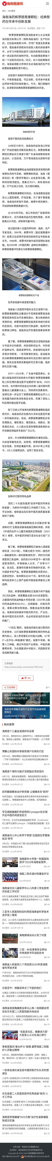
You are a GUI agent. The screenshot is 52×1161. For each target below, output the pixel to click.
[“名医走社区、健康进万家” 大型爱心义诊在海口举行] (10, 1035)
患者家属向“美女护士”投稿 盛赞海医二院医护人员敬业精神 (25, 1048)
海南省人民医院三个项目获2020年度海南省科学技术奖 (25, 966)
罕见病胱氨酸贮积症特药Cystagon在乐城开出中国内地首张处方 (25, 813)
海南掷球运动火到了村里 (32, 935)
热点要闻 (31, 28)
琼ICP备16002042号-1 (11, 1156)
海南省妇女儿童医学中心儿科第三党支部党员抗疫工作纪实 (25, 890)
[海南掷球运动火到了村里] (10, 938)
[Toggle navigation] (47, 3)
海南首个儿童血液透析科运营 (18, 731)
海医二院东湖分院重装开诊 (34, 873)
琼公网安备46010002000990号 (37, 1156)
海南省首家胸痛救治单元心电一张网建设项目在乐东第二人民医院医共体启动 (25, 1010)
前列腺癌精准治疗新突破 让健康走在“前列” (25, 791)
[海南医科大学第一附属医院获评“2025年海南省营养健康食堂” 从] (10, 862)
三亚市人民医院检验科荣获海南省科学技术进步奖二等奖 (25, 913)
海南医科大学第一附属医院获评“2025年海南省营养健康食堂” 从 (34, 860)
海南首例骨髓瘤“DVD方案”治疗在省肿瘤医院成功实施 (25, 1119)
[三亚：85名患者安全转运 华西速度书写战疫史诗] (10, 953)
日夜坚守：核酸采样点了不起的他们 (21, 988)
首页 (4, 11)
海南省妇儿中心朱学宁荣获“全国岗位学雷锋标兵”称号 (26, 837)
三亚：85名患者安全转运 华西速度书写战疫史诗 (34, 951)
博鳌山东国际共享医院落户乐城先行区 (23, 751)
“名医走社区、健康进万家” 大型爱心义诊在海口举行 (33, 1033)
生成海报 (10, 687)
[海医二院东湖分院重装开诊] (10, 877)
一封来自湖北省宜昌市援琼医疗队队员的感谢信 (25, 1072)
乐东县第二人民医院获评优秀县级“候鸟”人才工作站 (25, 1095)
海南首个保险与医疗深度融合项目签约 (23, 771)
